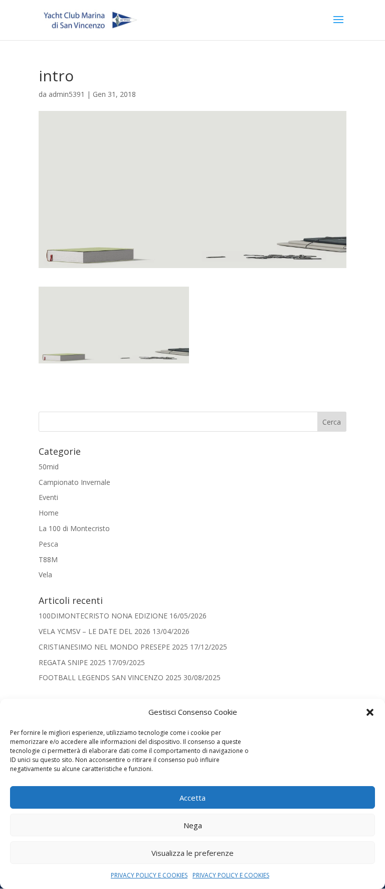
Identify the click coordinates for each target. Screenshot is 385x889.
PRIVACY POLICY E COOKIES (149, 875)
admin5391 (67, 94)
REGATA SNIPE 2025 (72, 662)
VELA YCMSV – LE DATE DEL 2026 (94, 631)
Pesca (48, 544)
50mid (49, 466)
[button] (370, 712)
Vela (45, 574)
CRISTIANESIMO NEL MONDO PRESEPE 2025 (113, 647)
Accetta (192, 798)
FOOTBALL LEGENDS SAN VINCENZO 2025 (110, 677)
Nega (192, 825)
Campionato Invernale (74, 482)
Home (49, 513)
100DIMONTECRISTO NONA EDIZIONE (103, 615)
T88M (48, 559)
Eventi (48, 497)
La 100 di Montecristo (74, 528)
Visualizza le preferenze (192, 853)
